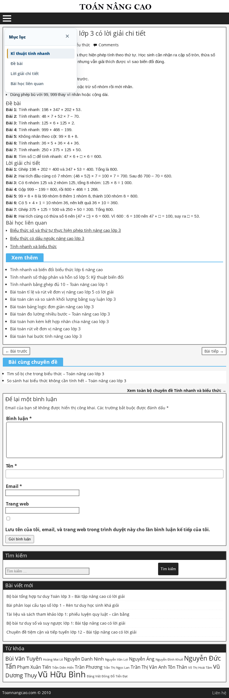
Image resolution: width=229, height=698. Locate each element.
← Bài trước (16, 351)
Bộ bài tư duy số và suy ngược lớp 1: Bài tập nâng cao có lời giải (65, 623)
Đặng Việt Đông (98, 676)
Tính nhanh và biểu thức (33, 246)
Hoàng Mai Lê (53, 659)
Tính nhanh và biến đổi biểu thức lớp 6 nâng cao (56, 269)
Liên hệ (219, 692)
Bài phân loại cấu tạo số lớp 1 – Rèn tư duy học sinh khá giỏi (62, 605)
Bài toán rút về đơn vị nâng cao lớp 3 (45, 328)
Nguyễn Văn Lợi (116, 659)
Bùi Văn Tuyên (23, 658)
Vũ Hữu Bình (62, 674)
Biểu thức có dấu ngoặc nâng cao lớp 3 (47, 238)
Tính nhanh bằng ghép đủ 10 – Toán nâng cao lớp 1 (59, 284)
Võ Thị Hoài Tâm (200, 668)
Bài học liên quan (27, 83)
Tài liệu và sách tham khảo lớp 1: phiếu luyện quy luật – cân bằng (67, 614)
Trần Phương (88, 667)
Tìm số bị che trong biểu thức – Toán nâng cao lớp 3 (55, 373)
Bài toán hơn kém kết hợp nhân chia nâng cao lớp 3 (59, 321)
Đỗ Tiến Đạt (119, 676)
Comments (109, 44)
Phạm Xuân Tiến (34, 667)
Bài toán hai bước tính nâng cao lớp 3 (46, 336)
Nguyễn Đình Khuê (169, 659)
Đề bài (17, 63)
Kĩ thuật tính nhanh (30, 53)
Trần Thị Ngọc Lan (117, 668)
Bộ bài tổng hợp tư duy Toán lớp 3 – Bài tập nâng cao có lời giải (65, 596)
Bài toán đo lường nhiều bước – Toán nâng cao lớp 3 (60, 314)
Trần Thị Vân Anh (149, 667)
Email (14, 486)
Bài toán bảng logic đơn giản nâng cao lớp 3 (52, 306)
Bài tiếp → (214, 351)
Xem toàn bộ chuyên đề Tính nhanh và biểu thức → (176, 390)
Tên (11, 466)
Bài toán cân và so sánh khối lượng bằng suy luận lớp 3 (63, 299)
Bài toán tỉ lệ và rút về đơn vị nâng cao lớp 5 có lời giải (62, 292)
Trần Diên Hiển (63, 668)
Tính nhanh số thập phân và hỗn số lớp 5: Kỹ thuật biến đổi (67, 277)
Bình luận (19, 418)
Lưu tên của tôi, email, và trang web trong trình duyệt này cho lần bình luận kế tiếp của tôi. (107, 529)
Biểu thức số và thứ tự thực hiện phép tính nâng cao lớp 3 (65, 230)
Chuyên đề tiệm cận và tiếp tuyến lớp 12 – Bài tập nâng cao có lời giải (71, 632)
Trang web (17, 504)
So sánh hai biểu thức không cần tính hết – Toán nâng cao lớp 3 (66, 380)
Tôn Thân (177, 667)
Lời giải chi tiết (25, 73)
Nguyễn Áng (141, 659)
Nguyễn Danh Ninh (84, 659)
